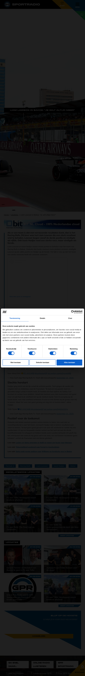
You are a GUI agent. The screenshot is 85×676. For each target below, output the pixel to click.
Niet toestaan (16, 362)
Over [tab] (70, 318)
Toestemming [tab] (15, 318)
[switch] (32, 353)
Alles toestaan (69, 362)
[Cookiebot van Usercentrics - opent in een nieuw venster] (72, 312)
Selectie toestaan (42, 362)
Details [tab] (42, 318)
